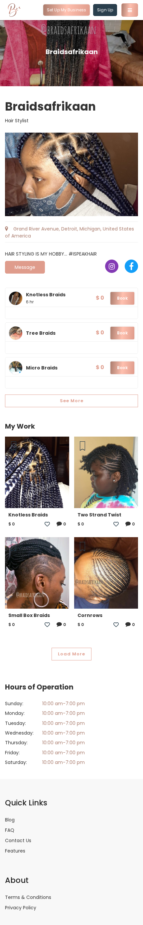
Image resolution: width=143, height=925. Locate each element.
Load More (71, 654)
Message (25, 267)
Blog (10, 819)
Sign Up (105, 10)
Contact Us (18, 840)
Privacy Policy (20, 907)
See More (71, 401)
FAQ (9, 830)
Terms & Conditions (28, 897)
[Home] (14, 10)
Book (122, 298)
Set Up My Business (66, 10)
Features (15, 850)
